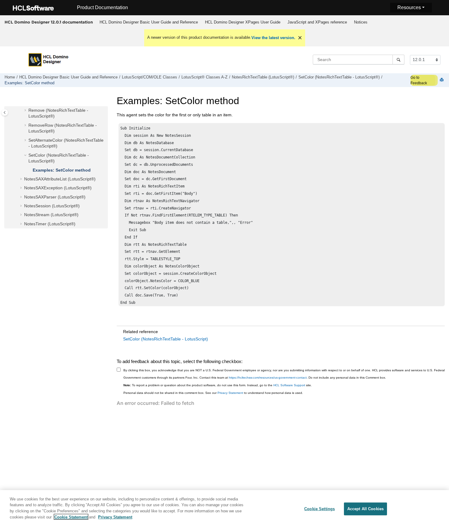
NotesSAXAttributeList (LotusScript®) (60, 178)
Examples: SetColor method (29, 83)
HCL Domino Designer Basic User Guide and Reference (149, 22)
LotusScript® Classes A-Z (204, 77)
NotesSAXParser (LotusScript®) (55, 196)
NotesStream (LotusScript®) (51, 214)
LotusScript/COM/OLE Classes (149, 77)
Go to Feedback (419, 80)
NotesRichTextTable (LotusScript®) (263, 77)
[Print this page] (442, 80)
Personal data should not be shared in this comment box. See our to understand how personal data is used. (213, 392)
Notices (360, 22)
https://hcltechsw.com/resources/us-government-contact (268, 377)
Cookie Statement (71, 516)
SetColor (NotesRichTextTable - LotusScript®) (339, 77)
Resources (409, 7)
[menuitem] (148, 22)
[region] (224, 508)
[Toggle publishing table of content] (5, 112)
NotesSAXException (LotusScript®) (58, 187)
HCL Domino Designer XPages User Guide (242, 22)
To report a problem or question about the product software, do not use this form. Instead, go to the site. (217, 385)
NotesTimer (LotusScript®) (49, 223)
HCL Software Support (289, 385)
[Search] (398, 59)
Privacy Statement (230, 392)
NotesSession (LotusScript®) (52, 205)
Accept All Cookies (365, 509)
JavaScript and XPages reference (317, 22)
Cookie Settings (319, 509)
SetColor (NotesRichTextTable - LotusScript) (165, 338)
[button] (26, 110)
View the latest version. (273, 37)
